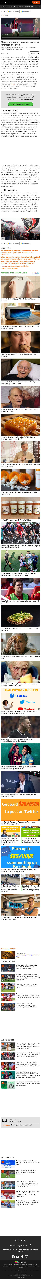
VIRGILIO (11, 1264)
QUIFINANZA (29, 1266)
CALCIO (6, 15)
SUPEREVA (20, 1267)
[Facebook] (13, 1258)
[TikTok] (22, 1258)
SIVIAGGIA (23, 1266)
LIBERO (6, 1264)
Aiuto (20, 1271)
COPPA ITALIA (30, 6)
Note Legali (11, 1270)
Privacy (17, 1270)
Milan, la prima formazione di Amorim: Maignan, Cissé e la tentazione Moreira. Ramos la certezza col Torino (20, 258)
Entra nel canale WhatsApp (21, 104)
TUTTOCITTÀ (13, 1266)
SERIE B (12, 6)
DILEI (18, 1266)
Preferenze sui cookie (34, 1270)
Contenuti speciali (8, 1249)
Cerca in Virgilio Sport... (19, 1245)
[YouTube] (17, 1258)
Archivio (20, 1251)
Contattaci (18, 1249)
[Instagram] (26, 1258)
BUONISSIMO (36, 1266)
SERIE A (4, 6)
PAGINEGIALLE (17, 1264)
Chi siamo (4, 1270)
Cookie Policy (24, 1270)
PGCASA (35, 1264)
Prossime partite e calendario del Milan (15, 266)
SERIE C (20, 6)
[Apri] (2, 2)
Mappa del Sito (27, 1249)
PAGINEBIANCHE (6, 1266)
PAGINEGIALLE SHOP (27, 1264)
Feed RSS (35, 1249)
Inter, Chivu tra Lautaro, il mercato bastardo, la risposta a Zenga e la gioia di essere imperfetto (18, 263)
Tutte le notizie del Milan (9, 269)
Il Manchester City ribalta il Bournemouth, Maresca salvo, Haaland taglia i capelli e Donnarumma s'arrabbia (19, 252)
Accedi (36, 2)
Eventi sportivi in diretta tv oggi (21, 1125)
